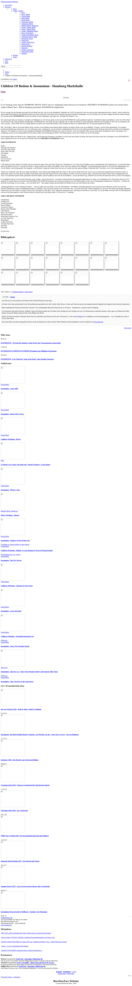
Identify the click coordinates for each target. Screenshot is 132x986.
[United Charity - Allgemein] (10, 977)
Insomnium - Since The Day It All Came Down (17, 681)
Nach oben (127, 328)
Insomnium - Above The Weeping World (15, 646)
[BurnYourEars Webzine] (9, 2)
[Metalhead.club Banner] (6, 918)
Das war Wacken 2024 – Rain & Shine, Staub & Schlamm (21, 709)
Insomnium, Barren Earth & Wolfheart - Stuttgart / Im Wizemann (24, 912)
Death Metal (5, 385)
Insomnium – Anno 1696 (9, 389)
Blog (2, 460)
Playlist (79, 316)
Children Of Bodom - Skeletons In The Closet (17, 586)
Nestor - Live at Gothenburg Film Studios (14, 946)
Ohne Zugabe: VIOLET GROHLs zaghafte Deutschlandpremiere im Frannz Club (28, 937)
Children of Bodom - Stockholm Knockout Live (17, 636)
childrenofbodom (18, 292)
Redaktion (67, 972)
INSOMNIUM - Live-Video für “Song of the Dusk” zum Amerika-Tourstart (27, 359)
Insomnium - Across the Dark (11, 611)
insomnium (29, 292)
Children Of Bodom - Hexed (11, 439)
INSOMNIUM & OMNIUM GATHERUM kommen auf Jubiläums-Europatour (29, 351)
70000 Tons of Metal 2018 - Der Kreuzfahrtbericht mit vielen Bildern (25, 836)
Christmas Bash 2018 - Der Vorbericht (14, 810)
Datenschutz (62, 973)
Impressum (70, 973)
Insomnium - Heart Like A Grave (12, 414)
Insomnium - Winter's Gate (10, 490)
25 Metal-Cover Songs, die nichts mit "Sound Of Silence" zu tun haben (25, 465)
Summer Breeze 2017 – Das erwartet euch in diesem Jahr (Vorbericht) (25, 886)
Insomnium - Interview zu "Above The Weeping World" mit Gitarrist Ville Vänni (29, 672)
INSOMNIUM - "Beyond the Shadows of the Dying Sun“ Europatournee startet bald (30, 343)
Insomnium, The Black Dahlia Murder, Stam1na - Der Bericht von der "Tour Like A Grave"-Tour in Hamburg (40, 734)
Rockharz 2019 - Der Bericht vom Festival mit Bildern (20, 760)
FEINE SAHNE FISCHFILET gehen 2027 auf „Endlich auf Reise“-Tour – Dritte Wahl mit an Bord (34, 942)
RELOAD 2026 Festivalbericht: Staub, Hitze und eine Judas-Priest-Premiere (26, 933)
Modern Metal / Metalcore (9, 511)
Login (74, 972)
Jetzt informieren (6, 925)
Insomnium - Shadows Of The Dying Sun (15, 540)
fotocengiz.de (98, 322)
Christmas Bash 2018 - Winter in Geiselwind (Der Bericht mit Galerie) (25, 785)
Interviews (4, 668)
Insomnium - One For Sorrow (11, 560)
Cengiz (14, 79)
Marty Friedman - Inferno (10, 515)
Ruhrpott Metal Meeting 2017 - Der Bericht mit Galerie (20, 861)
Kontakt (59, 972)
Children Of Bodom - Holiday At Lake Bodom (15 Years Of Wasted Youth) (27, 550)
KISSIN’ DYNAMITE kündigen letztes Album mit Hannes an (21, 950)
